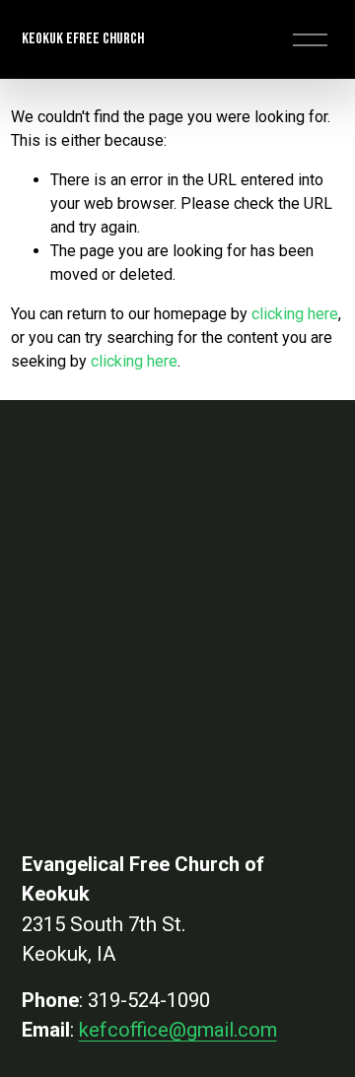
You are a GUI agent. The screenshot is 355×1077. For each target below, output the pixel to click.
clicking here (294, 313)
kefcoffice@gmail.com (178, 1030)
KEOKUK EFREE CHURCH (83, 39)
